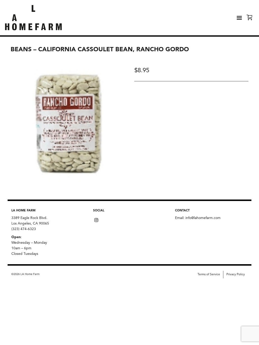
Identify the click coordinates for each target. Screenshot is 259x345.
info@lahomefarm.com (203, 218)
